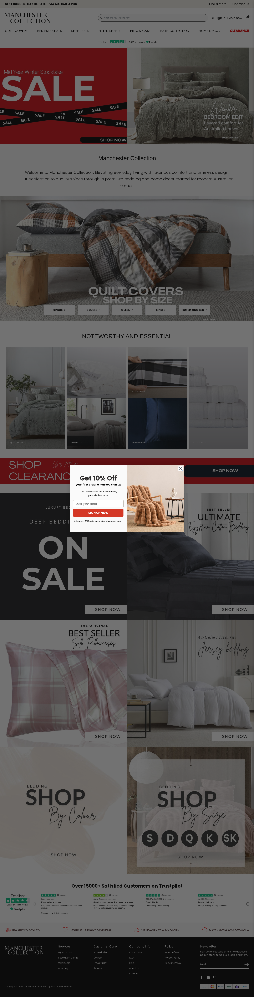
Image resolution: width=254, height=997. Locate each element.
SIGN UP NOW (98, 513)
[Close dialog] (180, 468)
